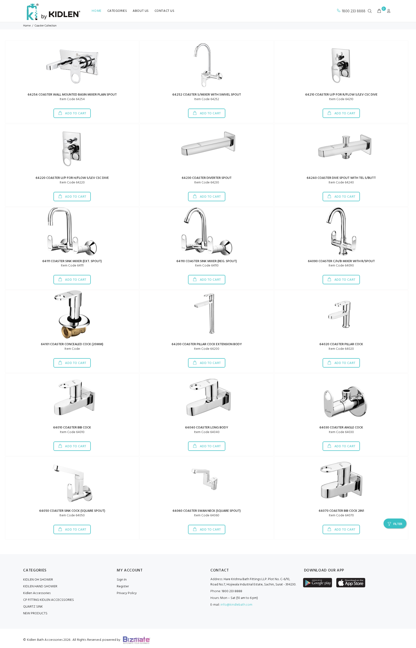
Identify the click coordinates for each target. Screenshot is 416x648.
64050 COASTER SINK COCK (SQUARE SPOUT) (72, 511)
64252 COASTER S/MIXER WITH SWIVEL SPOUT (206, 94)
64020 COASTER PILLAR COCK (341, 344)
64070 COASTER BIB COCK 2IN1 (341, 511)
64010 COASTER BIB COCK (72, 427)
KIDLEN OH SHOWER (38, 580)
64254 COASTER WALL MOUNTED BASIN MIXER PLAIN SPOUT (72, 94)
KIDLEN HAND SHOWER (40, 586)
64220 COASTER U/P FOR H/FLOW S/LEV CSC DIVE (72, 178)
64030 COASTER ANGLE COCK (341, 427)
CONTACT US (165, 11)
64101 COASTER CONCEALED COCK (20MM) (72, 344)
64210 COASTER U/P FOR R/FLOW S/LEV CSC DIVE (341, 94)
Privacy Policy (127, 593)
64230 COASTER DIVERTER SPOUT (207, 178)
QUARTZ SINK (33, 606)
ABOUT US (141, 11)
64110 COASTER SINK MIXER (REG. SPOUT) (206, 261)
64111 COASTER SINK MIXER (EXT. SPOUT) (72, 261)
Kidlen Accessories (37, 593)
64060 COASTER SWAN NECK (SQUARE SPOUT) (207, 511)
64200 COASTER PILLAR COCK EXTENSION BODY (207, 344)
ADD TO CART (75, 113)
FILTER (397, 524)
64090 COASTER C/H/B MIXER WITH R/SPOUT (341, 261)
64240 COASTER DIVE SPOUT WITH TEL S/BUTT (341, 178)
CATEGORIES (117, 11)
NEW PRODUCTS (35, 613)
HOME (96, 11)
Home (27, 25)
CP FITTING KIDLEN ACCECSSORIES (48, 600)
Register (123, 586)
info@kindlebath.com (236, 605)
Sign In (122, 580)
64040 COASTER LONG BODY (206, 427)
